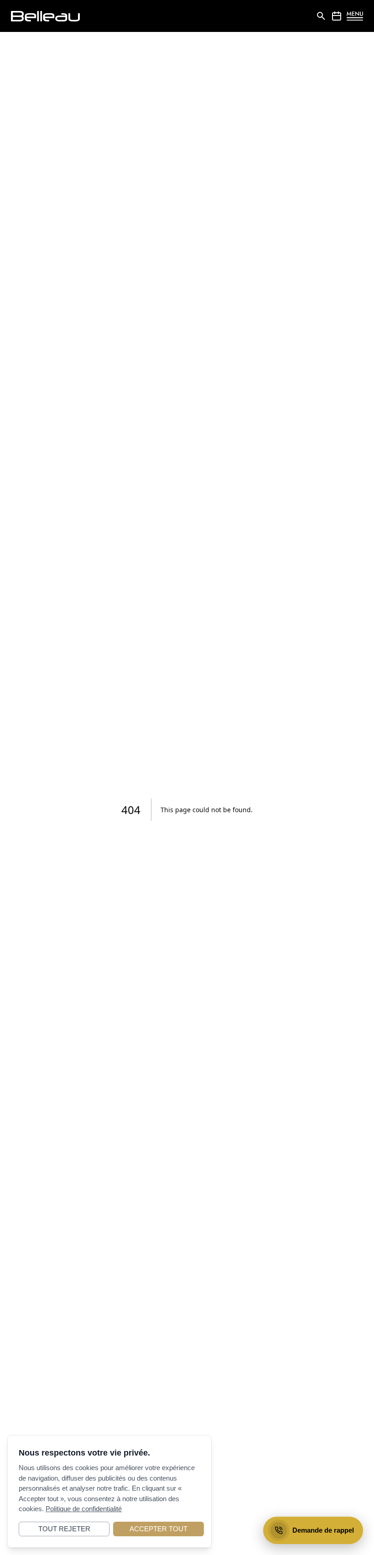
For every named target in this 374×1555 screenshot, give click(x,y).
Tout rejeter (64, 1529)
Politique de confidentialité (84, 1509)
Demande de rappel (323, 1530)
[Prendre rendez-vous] (336, 15)
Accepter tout (158, 1529)
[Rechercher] (321, 15)
